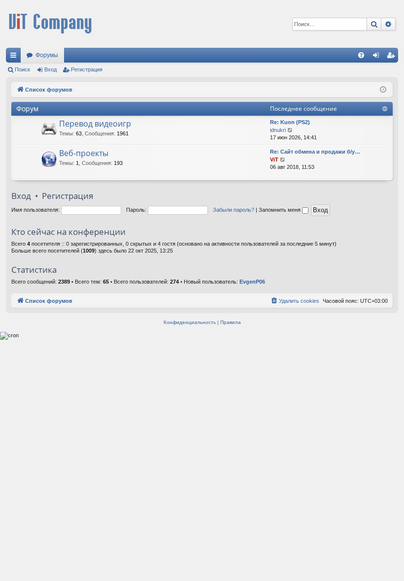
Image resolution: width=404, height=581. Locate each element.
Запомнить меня (280, 210)
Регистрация (86, 69)
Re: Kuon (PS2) (290, 122)
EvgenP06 (252, 282)
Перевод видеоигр (95, 123)
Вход (50, 69)
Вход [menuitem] (378, 57)
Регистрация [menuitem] (392, 57)
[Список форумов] (50, 24)
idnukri (278, 130)
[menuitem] (361, 55)
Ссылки (15, 57)
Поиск (22, 69)
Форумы (46, 55)
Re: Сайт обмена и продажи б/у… (315, 152)
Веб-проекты (83, 153)
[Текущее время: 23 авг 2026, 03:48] (383, 90)
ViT (274, 159)
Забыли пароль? (233, 210)
